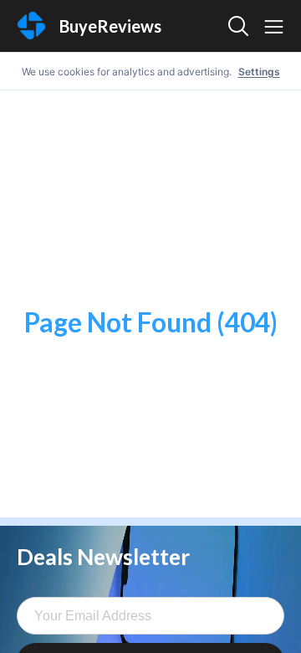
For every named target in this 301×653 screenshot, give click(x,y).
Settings (259, 71)
